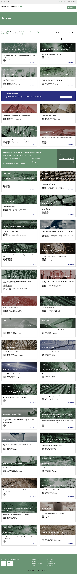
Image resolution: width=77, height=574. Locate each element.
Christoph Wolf (51, 83)
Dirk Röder (20, 234)
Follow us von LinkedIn (66, 158)
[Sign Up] (1, 1)
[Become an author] (8, 1)
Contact (33, 565)
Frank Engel (70, 235)
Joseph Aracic (12, 448)
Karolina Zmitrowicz (52, 448)
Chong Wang (21, 261)
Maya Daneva (16, 261)
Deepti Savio (12, 118)
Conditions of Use (44, 570)
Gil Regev (17, 141)
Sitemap (29, 570)
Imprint (33, 570)
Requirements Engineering (11, 7)
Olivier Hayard (28, 141)
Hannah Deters (15, 288)
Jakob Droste (21, 288)
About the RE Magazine (37, 563)
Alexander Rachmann (58, 235)
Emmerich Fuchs (59, 187)
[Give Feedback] (4, 1)
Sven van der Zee (52, 539)
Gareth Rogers (12, 332)
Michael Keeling (26, 185)
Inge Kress (14, 310)
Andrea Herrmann (10, 261)
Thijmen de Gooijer (19, 185)
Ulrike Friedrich (58, 285)
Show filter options (59, 32)
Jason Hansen (51, 424)
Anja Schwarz (19, 310)
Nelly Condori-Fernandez (28, 261)
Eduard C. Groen (10, 288)
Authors (70, 1)
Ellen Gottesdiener (52, 118)
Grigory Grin (51, 332)
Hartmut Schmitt (27, 288)
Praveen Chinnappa (13, 517)
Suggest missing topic (66, 97)
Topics (72, 7)
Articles (60, 1)
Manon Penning (51, 470)
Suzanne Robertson (16, 209)
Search (74, 1)
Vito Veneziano (66, 212)
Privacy (38, 570)
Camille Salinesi (52, 57)
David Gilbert (15, 234)
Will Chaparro (31, 185)
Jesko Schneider (65, 235)
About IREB (34, 561)
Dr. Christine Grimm (54, 259)
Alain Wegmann (22, 141)
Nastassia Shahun (52, 492)
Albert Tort (12, 59)
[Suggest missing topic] (6, 1)
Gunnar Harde (12, 354)
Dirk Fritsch (59, 141)
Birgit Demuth (58, 310)
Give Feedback (50, 561)
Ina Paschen (53, 187)
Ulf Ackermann (54, 141)
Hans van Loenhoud (52, 398)
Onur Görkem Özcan (62, 259)
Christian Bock (12, 83)
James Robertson (23, 209)
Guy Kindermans (52, 376)
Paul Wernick (61, 212)
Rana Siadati (56, 212)
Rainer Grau (51, 516)
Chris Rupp (53, 285)
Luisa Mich (15, 470)
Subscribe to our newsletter (65, 161)
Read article (32, 62)
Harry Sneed (53, 310)
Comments (65, 1)
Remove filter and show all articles (68, 38)
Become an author (50, 565)
